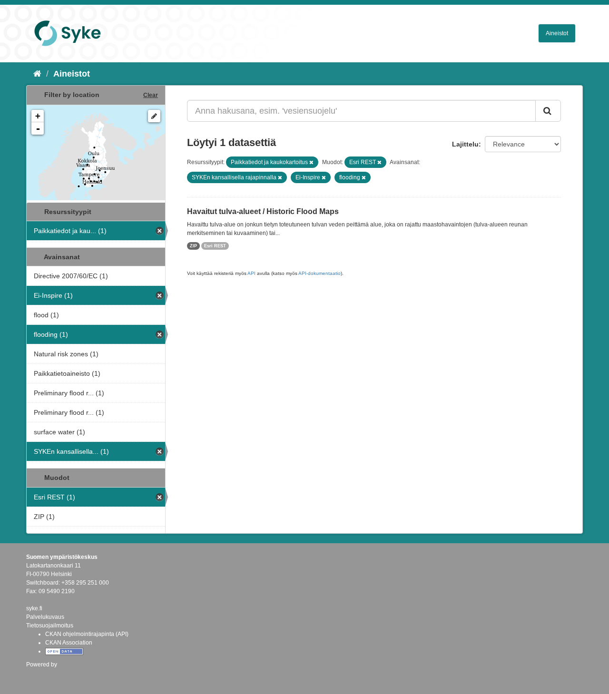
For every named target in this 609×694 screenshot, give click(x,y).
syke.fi (34, 608)
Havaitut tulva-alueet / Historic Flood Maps (263, 211)
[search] (548, 111)
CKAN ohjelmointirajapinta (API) (86, 634)
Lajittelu (465, 144)
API (251, 273)
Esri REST (215, 246)
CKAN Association (68, 642)
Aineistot (557, 33)
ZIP (193, 246)
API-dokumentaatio (319, 273)
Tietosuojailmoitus (49, 625)
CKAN (42, 675)
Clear (150, 95)
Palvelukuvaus (45, 617)
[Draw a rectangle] (154, 116)
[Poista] (311, 162)
